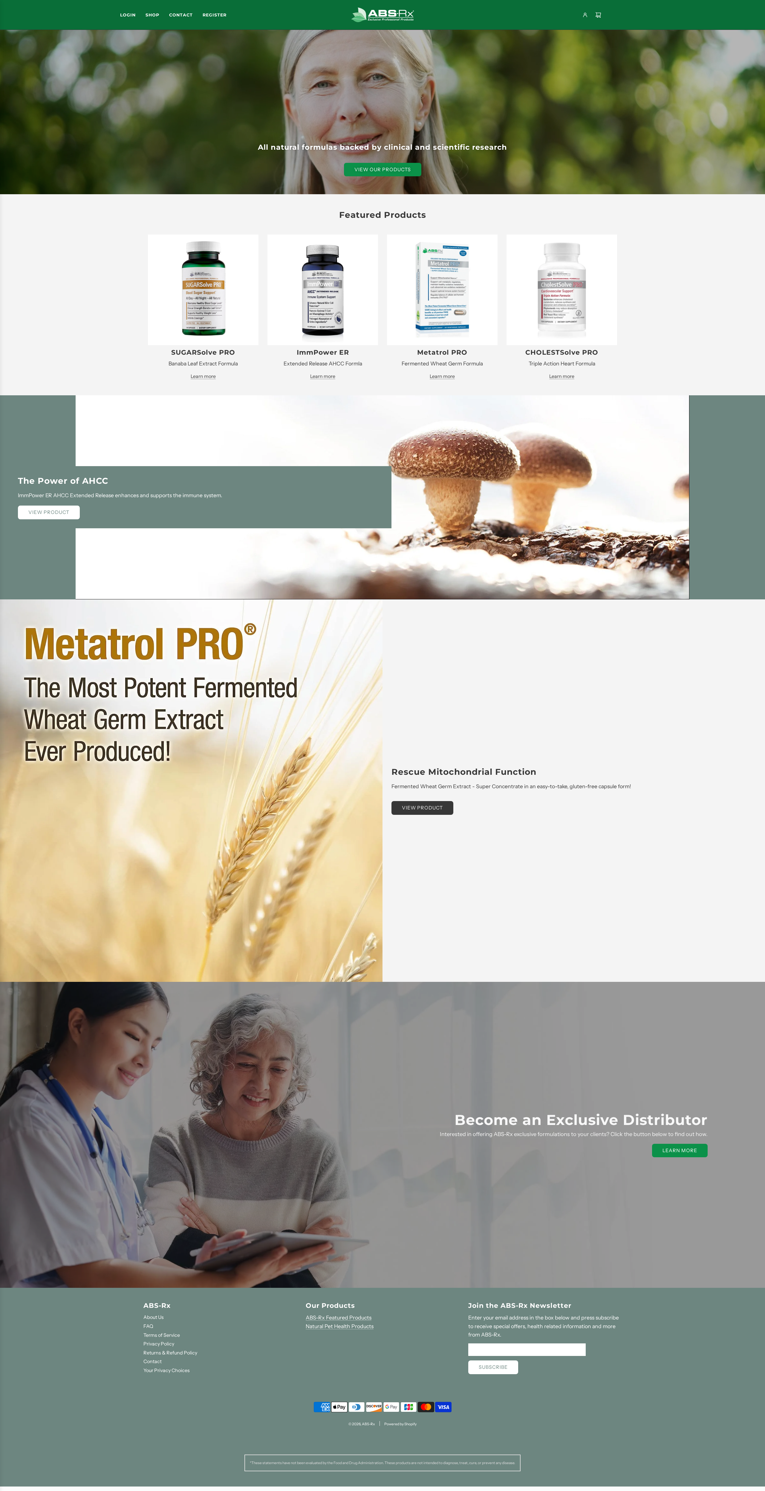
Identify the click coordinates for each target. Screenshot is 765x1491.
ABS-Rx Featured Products (338, 1317)
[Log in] (585, 15)
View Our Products (382, 169)
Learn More (680, 1150)
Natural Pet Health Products (340, 1326)
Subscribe (493, 1367)
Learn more (203, 376)
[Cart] (598, 15)
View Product (48, 512)
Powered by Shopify (400, 1424)
